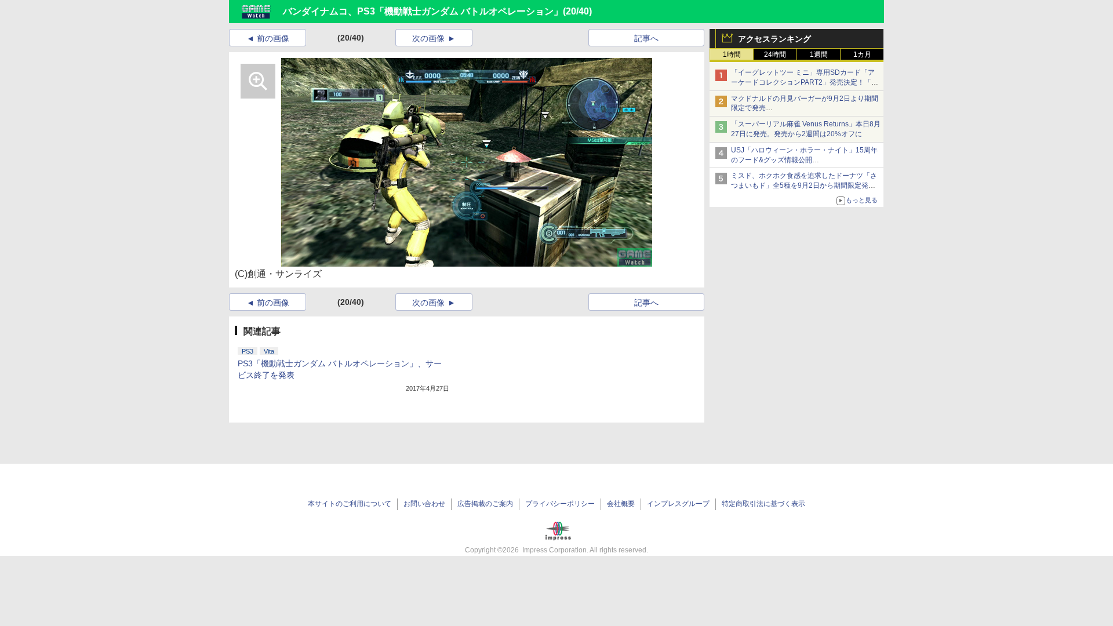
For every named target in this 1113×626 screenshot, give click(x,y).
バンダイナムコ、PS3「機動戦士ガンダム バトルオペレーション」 (423, 11)
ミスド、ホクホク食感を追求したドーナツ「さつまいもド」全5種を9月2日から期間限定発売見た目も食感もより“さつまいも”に (804, 185)
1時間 (732, 54)
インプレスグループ (678, 504)
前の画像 (273, 38)
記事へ (646, 38)
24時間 (775, 54)
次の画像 (428, 38)
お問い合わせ (424, 504)
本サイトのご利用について (349, 504)
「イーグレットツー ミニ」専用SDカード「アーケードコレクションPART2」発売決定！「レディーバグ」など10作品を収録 (804, 82)
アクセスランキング (774, 38)
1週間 (819, 54)
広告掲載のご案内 (485, 504)
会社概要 (621, 504)
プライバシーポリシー (560, 504)
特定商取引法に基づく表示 (763, 504)
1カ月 (862, 54)
